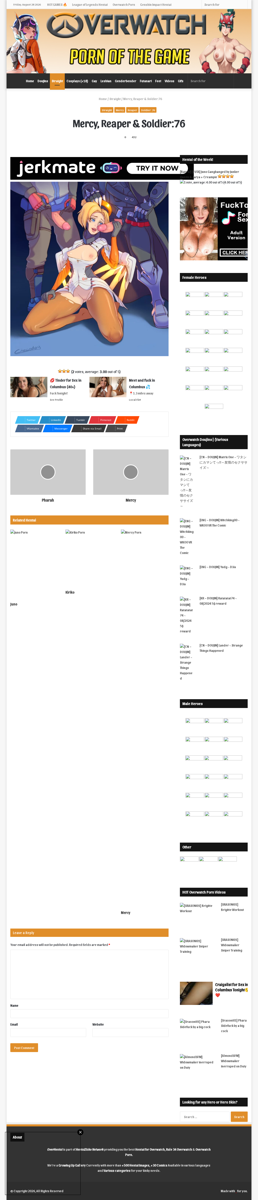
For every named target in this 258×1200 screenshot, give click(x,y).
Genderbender (125, 81)
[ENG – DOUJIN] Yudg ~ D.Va (218, 567)
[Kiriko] (89, 558)
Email (14, 1024)
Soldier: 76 (148, 110)
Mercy (120, 110)
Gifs (180, 81)
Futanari (146, 81)
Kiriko (70, 592)
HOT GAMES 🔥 (57, 4)
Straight (57, 81)
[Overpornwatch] (129, 41)
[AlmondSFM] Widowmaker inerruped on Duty (233, 1061)
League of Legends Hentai (90, 4)
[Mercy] (145, 719)
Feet (158, 81)
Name (14, 1005)
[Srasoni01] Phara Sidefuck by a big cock (234, 1025)
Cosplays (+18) (77, 81)
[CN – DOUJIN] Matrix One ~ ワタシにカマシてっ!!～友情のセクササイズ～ (223, 462)
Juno (13, 604)
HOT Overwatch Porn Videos (203, 892)
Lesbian (106, 81)
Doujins (43, 81)
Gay (94, 81)
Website (98, 1024)
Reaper (132, 110)
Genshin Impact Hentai (155, 4)
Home (30, 81)
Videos (169, 81)
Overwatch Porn (124, 4)
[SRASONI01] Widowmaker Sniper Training (231, 945)
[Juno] (34, 564)
